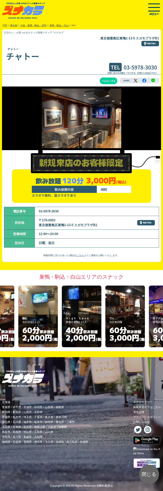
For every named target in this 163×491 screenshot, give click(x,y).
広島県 (38, 432)
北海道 (6, 402)
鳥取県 (6, 432)
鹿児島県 (72, 441)
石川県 (17, 422)
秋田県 (38, 407)
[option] (38, 316)
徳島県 (6, 436)
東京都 (49, 417)
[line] (153, 81)
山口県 (49, 432)
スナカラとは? (142, 402)
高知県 (38, 436)
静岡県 (49, 422)
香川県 (17, 436)
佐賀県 (17, 441)
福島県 (60, 407)
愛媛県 (27, 436)
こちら (80, 255)
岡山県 (27, 432)
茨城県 (6, 417)
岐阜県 (38, 422)
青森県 (6, 407)
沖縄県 (84, 441)
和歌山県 (39, 427)
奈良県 (27, 427)
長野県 (38, 412)
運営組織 (138, 412)
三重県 (70, 422)
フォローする (108, 81)
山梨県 (27, 412)
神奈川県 (61, 417)
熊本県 (38, 441)
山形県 (49, 407)
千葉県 (38, 417)
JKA (68, 485)
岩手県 (17, 407)
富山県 (6, 422)
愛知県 (60, 422)
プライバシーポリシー (147, 417)
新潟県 (6, 412)
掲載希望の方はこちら (147, 407)
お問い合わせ (141, 422)
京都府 (17, 427)
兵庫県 (62, 427)
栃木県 (17, 417)
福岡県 (6, 441)
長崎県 (27, 441)
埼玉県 (27, 417)
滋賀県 (6, 427)
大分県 (49, 441)
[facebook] (144, 81)
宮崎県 (60, 441)
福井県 (27, 422)
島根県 (17, 432)
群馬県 (17, 412)
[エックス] (135, 81)
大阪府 (52, 427)
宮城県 (27, 407)
